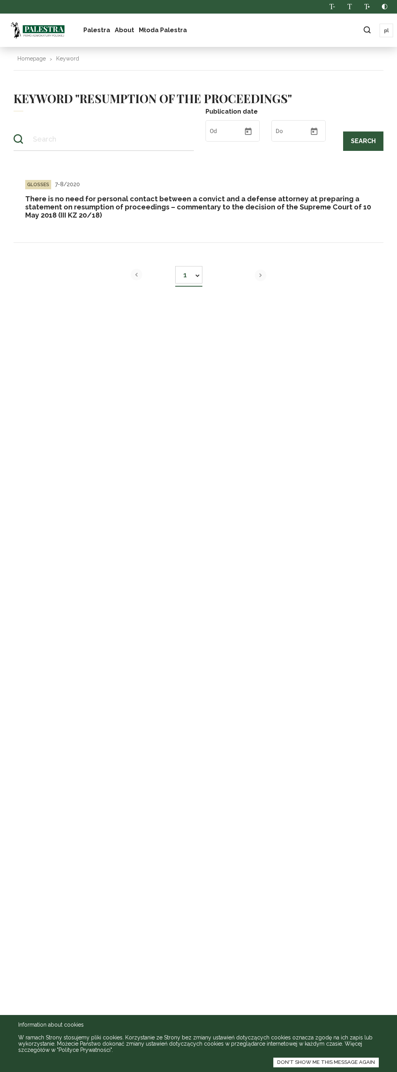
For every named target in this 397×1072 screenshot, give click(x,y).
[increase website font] (367, 7)
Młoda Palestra (163, 30)
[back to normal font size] (349, 7)
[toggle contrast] (384, 7)
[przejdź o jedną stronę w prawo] (260, 275)
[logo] (37, 30)
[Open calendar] (248, 131)
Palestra (96, 30)
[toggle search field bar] (367, 30)
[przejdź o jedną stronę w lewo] (136, 274)
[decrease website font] (332, 7)
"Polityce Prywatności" (84, 1050)
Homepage (31, 58)
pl (386, 30)
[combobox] (189, 272)
